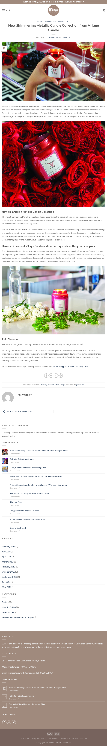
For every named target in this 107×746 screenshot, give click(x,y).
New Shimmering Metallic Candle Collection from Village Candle (38, 450)
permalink (80, 385)
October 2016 (8, 571)
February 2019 (8, 546)
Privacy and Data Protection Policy (53, 739)
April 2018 (6, 556)
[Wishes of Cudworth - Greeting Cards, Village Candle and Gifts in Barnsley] (53, 10)
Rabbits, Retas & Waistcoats (19, 411)
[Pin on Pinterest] (60, 375)
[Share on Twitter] (51, 375)
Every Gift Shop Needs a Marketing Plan (28, 467)
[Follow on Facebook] (4, 722)
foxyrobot (66, 38)
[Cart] (103, 10)
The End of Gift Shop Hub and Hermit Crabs (29, 493)
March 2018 (7, 561)
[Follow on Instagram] (9, 722)
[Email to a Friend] (56, 375)
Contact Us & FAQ (28, 739)
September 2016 (9, 577)
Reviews (83, 739)
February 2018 (8, 566)
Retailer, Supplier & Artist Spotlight (53, 21)
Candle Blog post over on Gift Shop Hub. (70, 366)
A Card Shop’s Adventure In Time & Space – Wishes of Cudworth (38, 485)
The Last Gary (16, 502)
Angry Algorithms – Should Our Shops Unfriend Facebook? (36, 476)
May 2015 (6, 587)
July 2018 (6, 551)
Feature (5, 602)
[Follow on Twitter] (14, 722)
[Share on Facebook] (46, 375)
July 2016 (6, 582)
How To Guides (9, 607)
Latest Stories (8, 612)
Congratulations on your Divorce (24, 510)
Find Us (75, 739)
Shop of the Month (18, 528)
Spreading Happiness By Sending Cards (27, 519)
